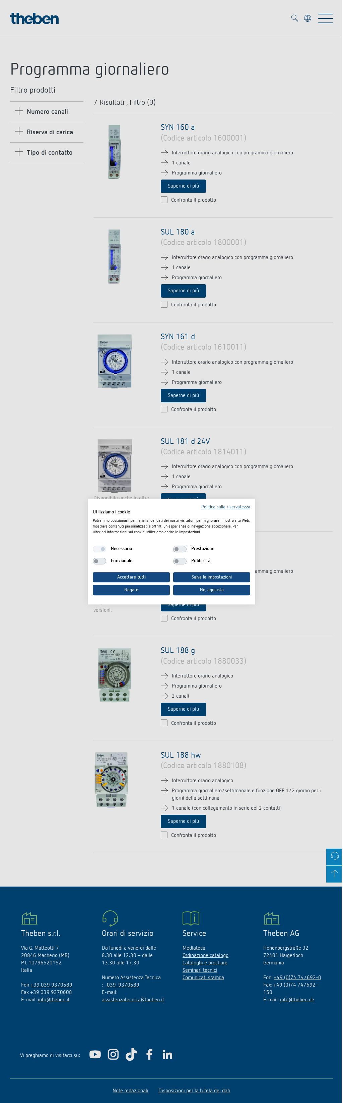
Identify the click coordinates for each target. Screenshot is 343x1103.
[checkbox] (99, 549)
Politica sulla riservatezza (225, 507)
